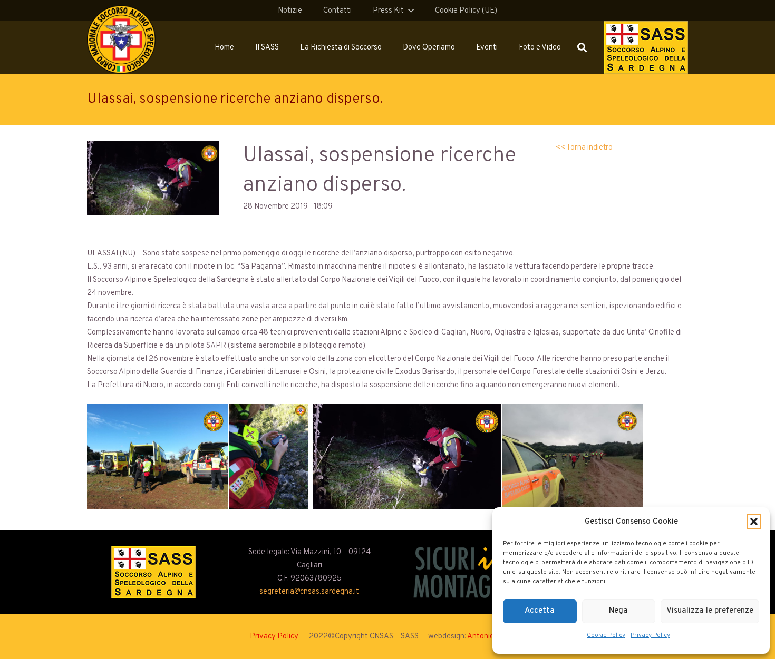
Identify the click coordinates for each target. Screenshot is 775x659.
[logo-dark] (466, 572)
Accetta (540, 611)
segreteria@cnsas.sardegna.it (309, 592)
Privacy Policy (650, 635)
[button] (754, 521)
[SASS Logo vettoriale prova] (646, 47)
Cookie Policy (606, 635)
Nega (618, 611)
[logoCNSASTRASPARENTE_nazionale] (121, 39)
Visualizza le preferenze (709, 611)
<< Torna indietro (584, 148)
